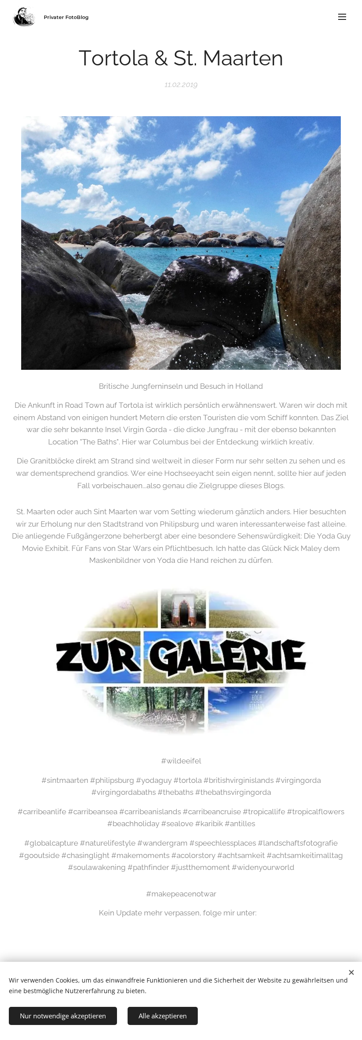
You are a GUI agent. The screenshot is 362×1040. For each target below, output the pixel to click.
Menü (342, 16)
